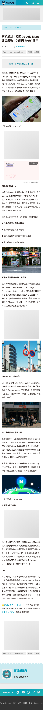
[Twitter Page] (38, 692)
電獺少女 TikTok (8, 612)
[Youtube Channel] (23, 692)
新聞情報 (18, 27)
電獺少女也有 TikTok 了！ (15, 605)
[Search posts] (33, 2)
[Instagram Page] (28, 692)
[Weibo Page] (33, 692)
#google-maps (19, 52)
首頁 (5, 27)
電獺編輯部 (20, 46)
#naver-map (7, 52)
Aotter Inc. (38, 703)
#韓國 (30, 52)
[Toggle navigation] (38, 2)
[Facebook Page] (18, 692)
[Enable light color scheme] (27, 2)
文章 (10, 27)
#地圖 (36, 52)
